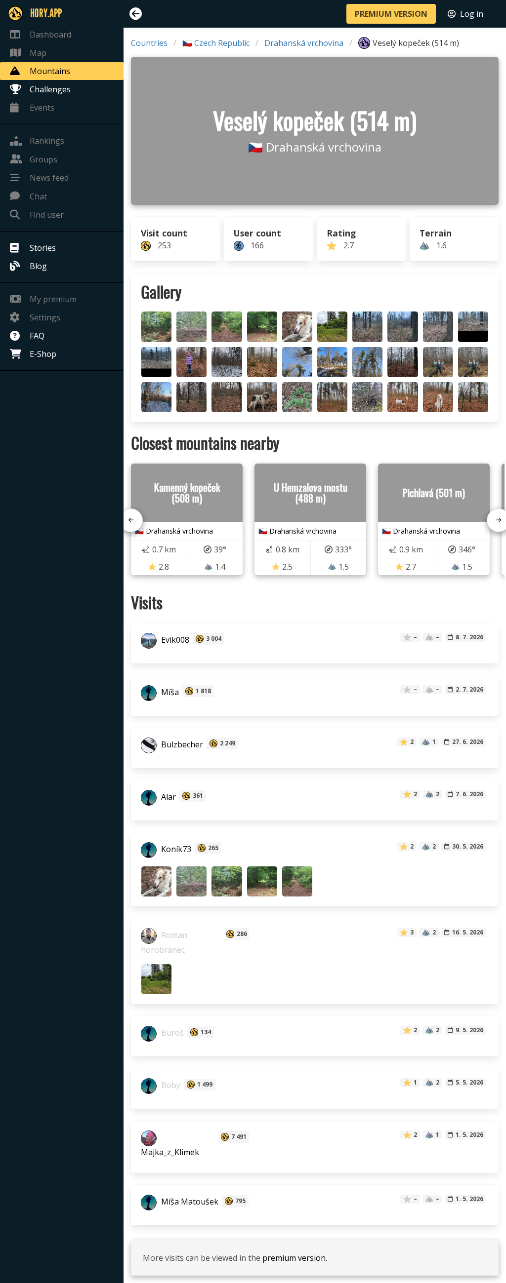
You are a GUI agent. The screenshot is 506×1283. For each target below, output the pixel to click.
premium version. (294, 1257)
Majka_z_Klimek (170, 1152)
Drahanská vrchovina (303, 43)
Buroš (171, 1033)
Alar (167, 796)
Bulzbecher (181, 744)
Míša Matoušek (188, 1202)
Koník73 (175, 849)
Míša (169, 692)
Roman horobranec (164, 942)
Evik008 (174, 639)
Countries (149, 43)
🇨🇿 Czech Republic (216, 43)
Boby (169, 1085)
